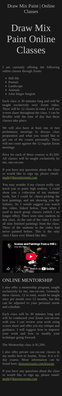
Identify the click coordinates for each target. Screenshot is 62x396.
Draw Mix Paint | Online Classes (31, 8)
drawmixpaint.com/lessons (36, 363)
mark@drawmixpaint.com (19, 177)
